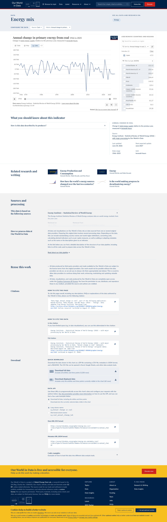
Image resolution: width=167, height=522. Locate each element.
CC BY (32, 105)
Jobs (111, 500)
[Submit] (127, 4)
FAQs (46, 494)
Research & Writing (141, 485)
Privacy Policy (72, 517)
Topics (87, 485)
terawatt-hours (126, 128)
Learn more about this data (70, 103)
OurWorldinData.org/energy (21, 105)
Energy (116, 20)
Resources (75, 4)
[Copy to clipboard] (112, 302)
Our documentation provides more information (75, 394)
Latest (67, 4)
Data (60, 4)
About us (113, 485)
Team (111, 497)
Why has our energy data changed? (105, 109)
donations (40, 513)
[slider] (25, 99)
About (86, 4)
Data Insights (89, 493)
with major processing (120, 138)
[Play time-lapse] (14, 99)
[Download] (107, 105)
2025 (115, 99)
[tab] (17, 45)
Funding (112, 493)
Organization (114, 489)
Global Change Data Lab (42, 482)
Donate (149, 4)
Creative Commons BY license (67, 281)
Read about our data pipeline (58, 252)
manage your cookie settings (88, 517)
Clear (151, 51)
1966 (20, 99)
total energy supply (126, 126)
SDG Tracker (89, 505)
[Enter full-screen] (116, 105)
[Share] (111, 105)
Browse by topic (50, 4)
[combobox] (113, 4)
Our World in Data (17, 4)
